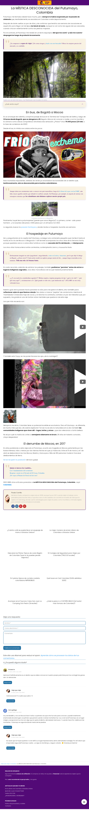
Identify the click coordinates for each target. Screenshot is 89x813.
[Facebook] (13, 506)
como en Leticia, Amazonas (57, 255)
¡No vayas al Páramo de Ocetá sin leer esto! (23, 475)
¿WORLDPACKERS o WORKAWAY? (14, 796)
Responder (7, 682)
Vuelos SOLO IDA (10, 793)
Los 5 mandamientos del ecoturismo (21, 470)
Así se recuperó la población (14, 460)
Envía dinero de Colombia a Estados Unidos (19, 788)
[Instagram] (17, 506)
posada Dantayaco (29, 227)
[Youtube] (24, 506)
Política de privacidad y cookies (15, 803)
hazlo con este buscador (53, 43)
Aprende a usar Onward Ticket (14, 791)
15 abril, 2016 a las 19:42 (18, 737)
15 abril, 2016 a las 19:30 (14, 712)
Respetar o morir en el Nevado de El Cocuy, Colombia (27, 473)
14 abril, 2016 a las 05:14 (17, 692)
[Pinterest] (20, 506)
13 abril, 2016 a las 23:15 (14, 672)
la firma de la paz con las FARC (69, 191)
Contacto (8, 806)
